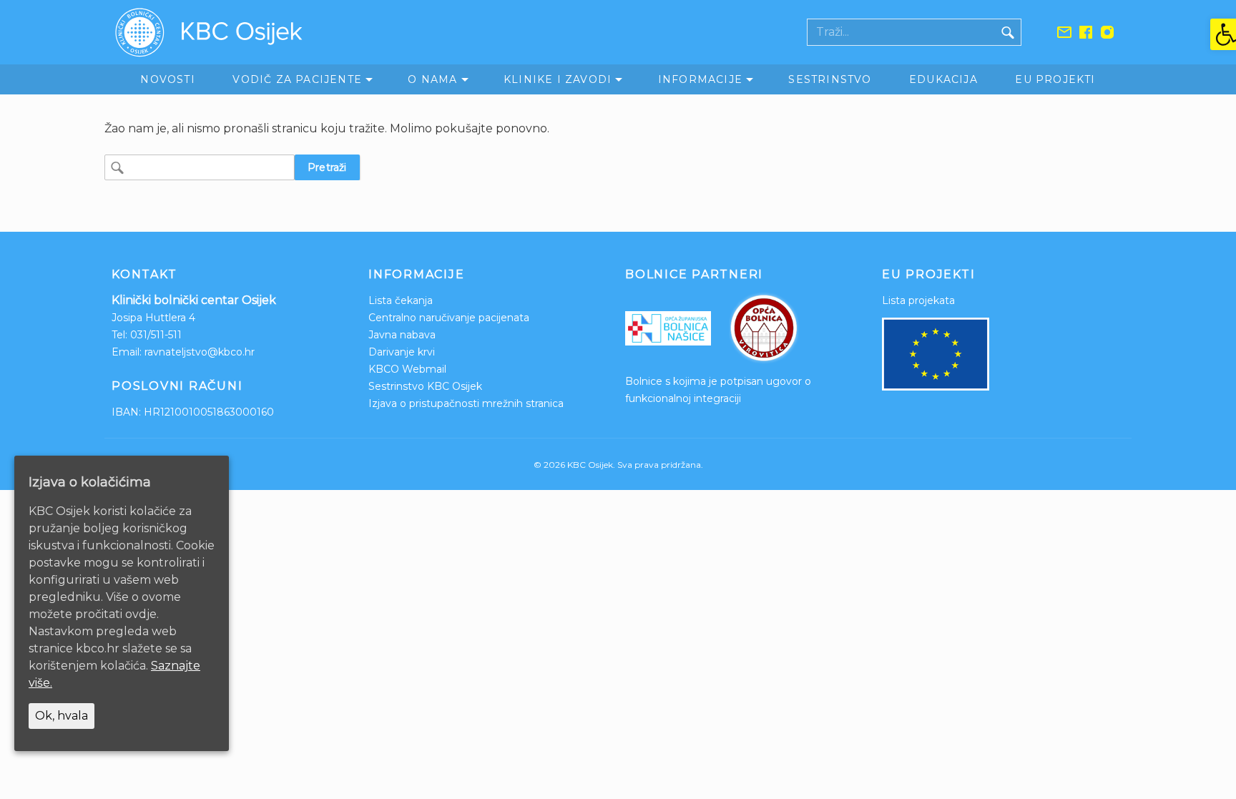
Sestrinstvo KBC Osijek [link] (425, 386)
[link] (1223, 34)
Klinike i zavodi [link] (558, 79)
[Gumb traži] (1008, 32)
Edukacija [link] (943, 79)
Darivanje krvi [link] (401, 351)
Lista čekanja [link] (400, 300)
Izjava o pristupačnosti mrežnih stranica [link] (466, 403)
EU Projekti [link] (1055, 79)
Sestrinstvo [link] (829, 79)
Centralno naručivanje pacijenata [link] (448, 317)
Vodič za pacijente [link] (297, 79)
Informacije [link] (700, 79)
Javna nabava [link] (402, 334)
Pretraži (327, 167)
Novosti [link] (167, 79)
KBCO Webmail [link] (407, 369)
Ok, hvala (61, 715)
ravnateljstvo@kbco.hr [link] (199, 351)
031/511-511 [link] (156, 334)
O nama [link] (432, 79)
